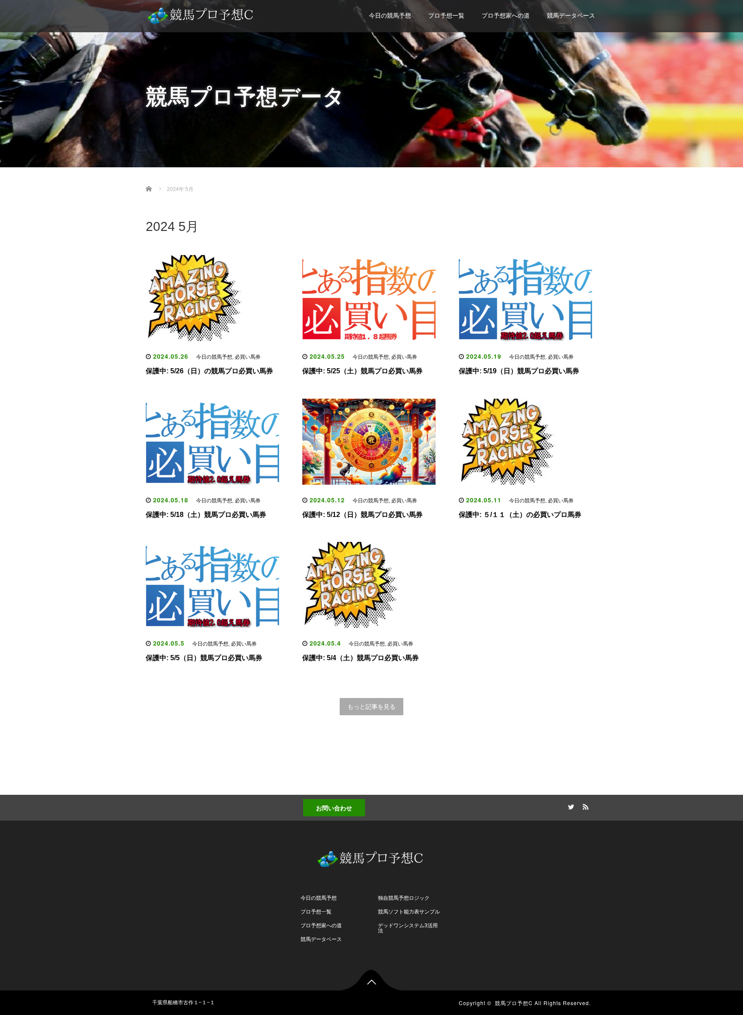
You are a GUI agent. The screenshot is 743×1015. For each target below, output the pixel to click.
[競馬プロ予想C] (202, 13)
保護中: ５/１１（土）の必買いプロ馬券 (520, 514)
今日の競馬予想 (390, 15)
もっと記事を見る (371, 706)
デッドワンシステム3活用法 (408, 928)
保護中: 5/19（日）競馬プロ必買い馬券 (519, 371)
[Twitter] (569, 805)
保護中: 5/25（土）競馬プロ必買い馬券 (362, 371)
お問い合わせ (334, 807)
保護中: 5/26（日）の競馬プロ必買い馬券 (209, 371)
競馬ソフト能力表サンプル (409, 912)
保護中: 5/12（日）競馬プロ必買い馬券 (362, 514)
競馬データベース (571, 15)
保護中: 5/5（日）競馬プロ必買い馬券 (204, 657)
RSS (584, 805)
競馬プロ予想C (514, 1002)
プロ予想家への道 (506, 15)
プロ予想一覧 (446, 15)
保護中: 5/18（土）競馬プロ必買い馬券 (206, 514)
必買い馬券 (248, 357)
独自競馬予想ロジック (404, 898)
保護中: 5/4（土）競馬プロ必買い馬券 (360, 657)
